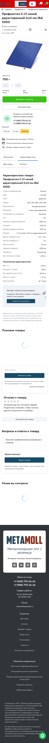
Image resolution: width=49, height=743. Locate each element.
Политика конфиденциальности (24, 666)
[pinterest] (14, 565)
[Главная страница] (6, 4)
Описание (8, 157)
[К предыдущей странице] (2, 9)
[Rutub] (34, 565)
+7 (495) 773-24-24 (22, 120)
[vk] (21, 565)
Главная (8, 9)
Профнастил (20, 9)
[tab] (25, 68)
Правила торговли (24, 685)
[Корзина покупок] (46, 3)
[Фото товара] (24, 54)
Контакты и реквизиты (24, 650)
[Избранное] (40, 3)
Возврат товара (24, 629)
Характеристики (28, 157)
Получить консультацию (21, 301)
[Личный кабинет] (32, 3)
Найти (22, 4)
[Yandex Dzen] (27, 565)
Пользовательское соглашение (24, 671)
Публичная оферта (24, 690)
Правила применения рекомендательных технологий (24, 678)
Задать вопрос (24, 460)
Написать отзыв (24, 375)
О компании (24, 640)
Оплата (23, 164)
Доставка (8, 164)
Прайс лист (24, 634)
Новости (24, 645)
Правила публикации (36, 386)
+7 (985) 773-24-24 (22, 123)
